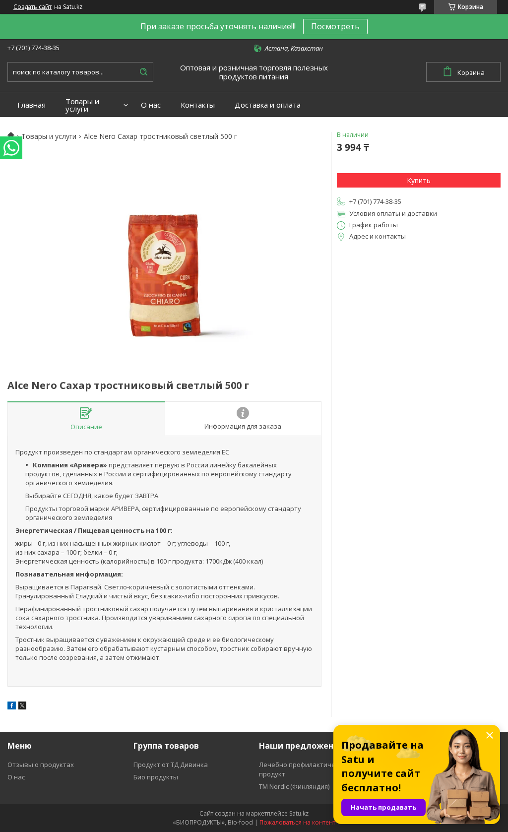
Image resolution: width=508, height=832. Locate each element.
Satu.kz (299, 813)
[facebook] (11, 707)
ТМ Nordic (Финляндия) (294, 786)
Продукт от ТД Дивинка (170, 764)
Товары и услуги (82, 105)
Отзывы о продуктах (40, 764)
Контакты (198, 105)
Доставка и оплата (268, 105)
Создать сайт (32, 6)
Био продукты (155, 776)
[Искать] (143, 72)
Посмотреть (335, 26)
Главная (31, 105)
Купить (419, 180)
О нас (151, 105)
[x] (22, 707)
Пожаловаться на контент (297, 822)
